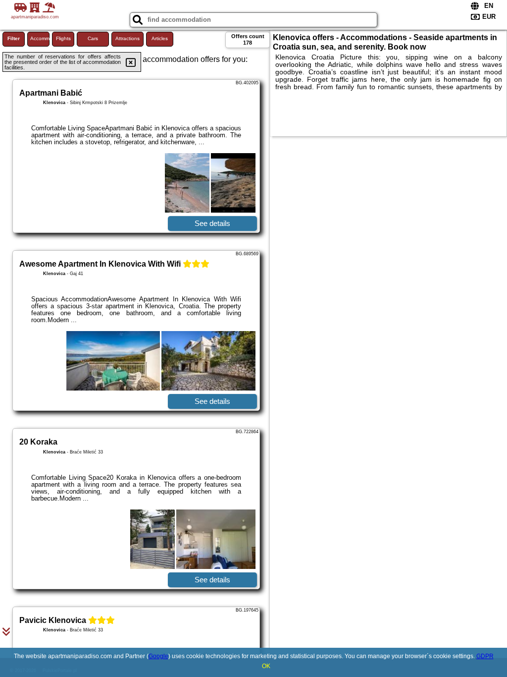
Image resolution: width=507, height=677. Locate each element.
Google (158, 656)
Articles (160, 38)
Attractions (127, 38)
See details (212, 223)
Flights (63, 38)
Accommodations (40, 38)
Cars (93, 38)
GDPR (485, 656)
